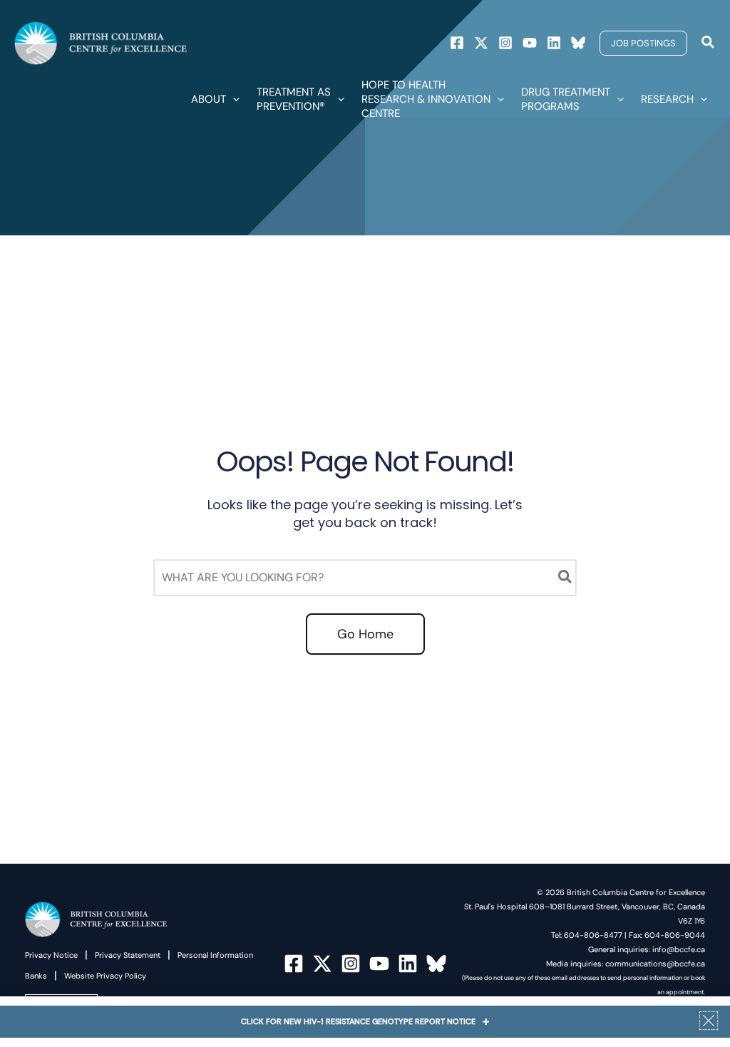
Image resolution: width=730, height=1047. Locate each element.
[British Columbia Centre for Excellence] (100, 42)
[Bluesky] (578, 43)
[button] (643, 43)
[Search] (565, 578)
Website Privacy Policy (105, 976)
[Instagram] (505, 43)
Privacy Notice (51, 955)
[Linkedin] (554, 43)
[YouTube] (379, 964)
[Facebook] (457, 43)
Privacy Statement (127, 955)
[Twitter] (481, 43)
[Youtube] (530, 43)
